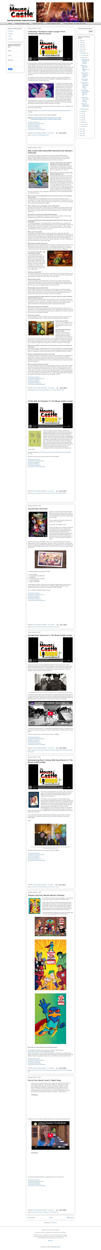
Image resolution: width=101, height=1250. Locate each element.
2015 (81, 47)
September (84, 109)
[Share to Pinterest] (65, 133)
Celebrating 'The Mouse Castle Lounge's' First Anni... (85, 61)
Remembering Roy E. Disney (44, 886)
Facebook (10, 31)
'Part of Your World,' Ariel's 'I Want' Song (44, 1080)
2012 (81, 129)
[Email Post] (57, 133)
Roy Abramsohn (66, 750)
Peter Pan (47, 493)
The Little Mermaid (41, 135)
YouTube (10, 39)
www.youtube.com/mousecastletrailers (36, 129)
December (84, 53)
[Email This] (59, 133)
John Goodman (41, 390)
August (83, 111)
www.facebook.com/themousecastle (36, 1051)
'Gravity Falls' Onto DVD (37, 509)
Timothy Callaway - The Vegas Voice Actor (74, 23)
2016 (81, 44)
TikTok (9, 36)
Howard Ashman (39, 1212)
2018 (81, 42)
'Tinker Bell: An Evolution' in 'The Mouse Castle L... (84, 75)
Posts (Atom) (54, 1222)
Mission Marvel (53, 1070)
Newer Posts (31, 1217)
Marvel (48, 1070)
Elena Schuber (40, 750)
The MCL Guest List (38, 23)
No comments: (51, 133)
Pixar (63, 390)
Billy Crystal (34, 390)
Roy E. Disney (55, 886)
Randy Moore (59, 750)
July (82, 113)
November (84, 55)
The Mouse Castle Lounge (22, 23)
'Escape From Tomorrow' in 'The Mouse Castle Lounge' (50, 635)
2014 (81, 49)
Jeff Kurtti (60, 70)
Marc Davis (34, 493)
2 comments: (51, 884)
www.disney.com (59, 1237)
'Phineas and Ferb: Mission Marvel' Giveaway (46, 895)
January (83, 126)
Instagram (10, 33)
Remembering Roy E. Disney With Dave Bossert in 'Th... (85, 92)
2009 (81, 135)
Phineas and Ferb (62, 1070)
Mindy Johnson (40, 493)
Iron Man (44, 1070)
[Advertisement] (50, 140)
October (83, 57)
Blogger (58, 1246)
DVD (38, 626)
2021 (81, 40)
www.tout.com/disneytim (33, 126)
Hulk (40, 1070)
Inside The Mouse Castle (53, 23)
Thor (29, 1071)
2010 (81, 133)
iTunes (49, 115)
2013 (81, 51)
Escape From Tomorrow (49, 750)
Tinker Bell (52, 493)
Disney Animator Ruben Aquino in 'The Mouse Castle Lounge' (46, 119)
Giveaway (36, 1070)
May (82, 117)
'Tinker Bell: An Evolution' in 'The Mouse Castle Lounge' (50, 401)
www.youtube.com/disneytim (34, 128)
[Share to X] (62, 133)
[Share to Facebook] (64, 133)
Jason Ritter (49, 626)
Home (10, 23)
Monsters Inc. (48, 390)
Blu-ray (33, 1212)
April (82, 119)
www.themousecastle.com (34, 122)
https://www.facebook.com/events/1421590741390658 (41, 1053)
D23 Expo (64, 516)
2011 (81, 131)
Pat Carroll (33, 135)
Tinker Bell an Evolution (61, 493)
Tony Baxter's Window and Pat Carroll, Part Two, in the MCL (46, 117)
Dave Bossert (34, 886)
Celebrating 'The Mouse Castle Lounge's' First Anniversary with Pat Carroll (46, 33)
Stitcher (54, 115)
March (83, 122)
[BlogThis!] (61, 133)
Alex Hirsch (34, 626)
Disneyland (33, 750)
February (83, 124)
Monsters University (56, 390)
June (82, 115)
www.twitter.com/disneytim (34, 125)
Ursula (47, 135)
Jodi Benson (46, 1212)
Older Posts (70, 1217)
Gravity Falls (43, 626)
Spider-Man (69, 1070)
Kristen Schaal (56, 626)
